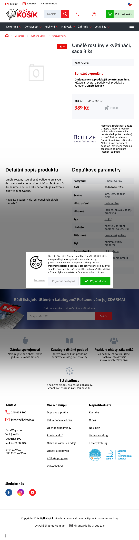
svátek (122, 235)
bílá (107, 251)
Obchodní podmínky (59, 427)
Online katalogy (98, 435)
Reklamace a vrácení (60, 420)
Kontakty (31, 3)
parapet (120, 225)
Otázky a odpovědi (58, 450)
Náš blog (94, 427)
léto (113, 193)
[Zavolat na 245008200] (79, 14)
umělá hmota (120, 257)
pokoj (127, 209)
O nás (92, 420)
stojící (108, 219)
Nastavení (39, 280)
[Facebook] (8, 492)
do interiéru (112, 203)
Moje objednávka (49, 3)
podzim (120, 193)
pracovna (110, 212)
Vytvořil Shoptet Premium (50, 525)
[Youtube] (32, 492)
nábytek (109, 225)
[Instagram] (20, 492)
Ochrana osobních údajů (61, 443)
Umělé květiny (95, 85)
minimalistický (113, 241)
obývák (119, 209)
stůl (126, 228)
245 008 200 (18, 412)
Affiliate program (57, 458)
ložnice (109, 209)
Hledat (65, 14)
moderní (110, 244)
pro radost (111, 235)
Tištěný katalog (98, 443)
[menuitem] (14, 26)
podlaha (110, 228)
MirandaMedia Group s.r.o (89, 525)
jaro (107, 193)
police (119, 228)
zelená (114, 251)
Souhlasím (96, 281)
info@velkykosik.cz (22, 419)
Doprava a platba (57, 412)
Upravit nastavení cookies (102, 518)
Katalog (13, 4)
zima (108, 196)
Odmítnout (63, 281)
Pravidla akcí (55, 435)
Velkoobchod (55, 466)
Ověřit (103, 316)
